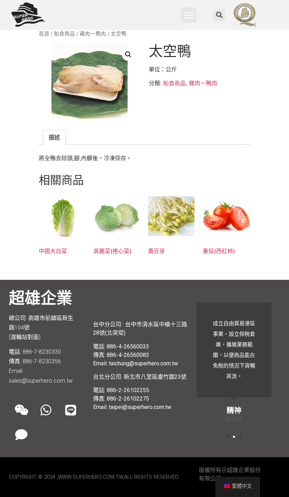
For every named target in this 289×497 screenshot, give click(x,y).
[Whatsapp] (45, 409)
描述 (54, 137)
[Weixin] (21, 409)
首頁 (44, 34)
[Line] (70, 409)
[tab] (54, 137)
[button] (189, 15)
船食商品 (64, 34)
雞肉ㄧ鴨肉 (93, 34)
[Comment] (21, 434)
